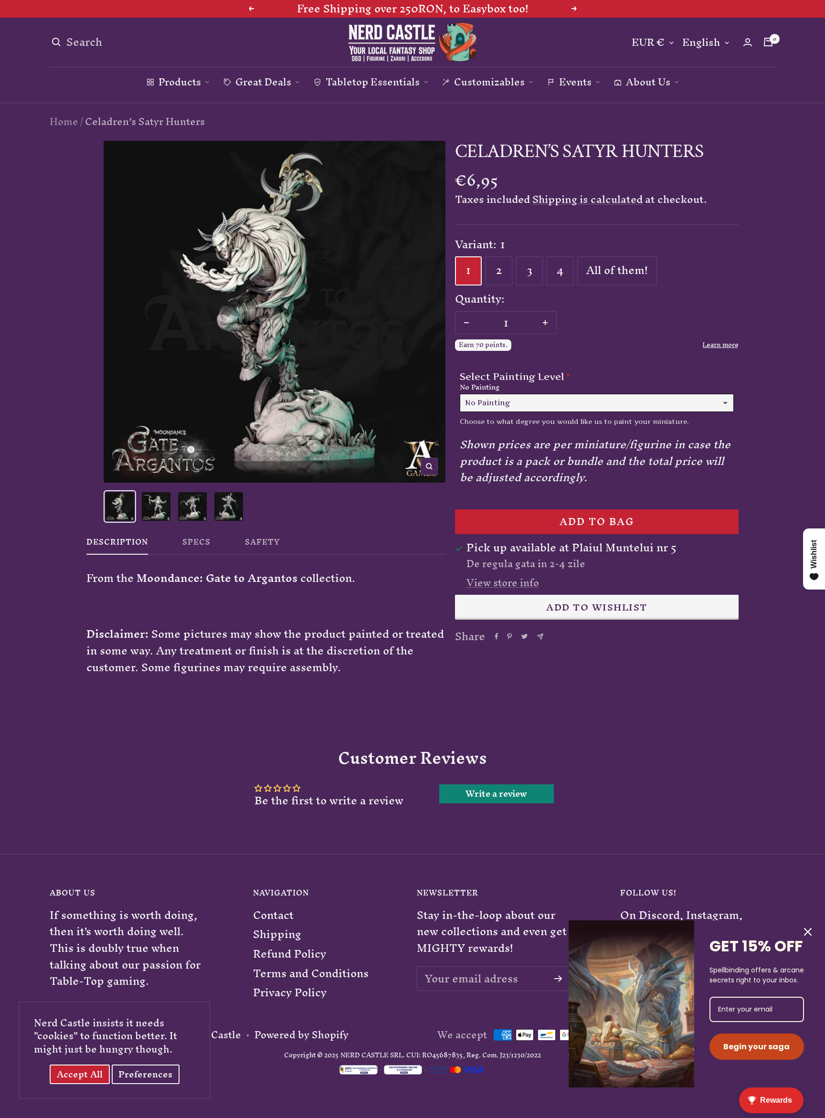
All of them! (617, 270)
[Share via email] (540, 636)
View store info (502, 583)
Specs (196, 544)
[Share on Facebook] (496, 636)
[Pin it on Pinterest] (509, 636)
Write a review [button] (496, 793)
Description (117, 544)
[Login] (747, 42)
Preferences (145, 1074)
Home (64, 121)
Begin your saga (756, 1046)
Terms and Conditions (311, 973)
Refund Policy (289, 954)
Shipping (277, 934)
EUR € (648, 43)
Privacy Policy (290, 992)
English (701, 43)
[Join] (558, 978)
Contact (273, 915)
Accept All (80, 1074)
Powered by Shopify (301, 1035)
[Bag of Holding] (768, 42)
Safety (262, 544)
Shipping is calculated (587, 199)
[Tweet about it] (524, 636)
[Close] (807, 931)
